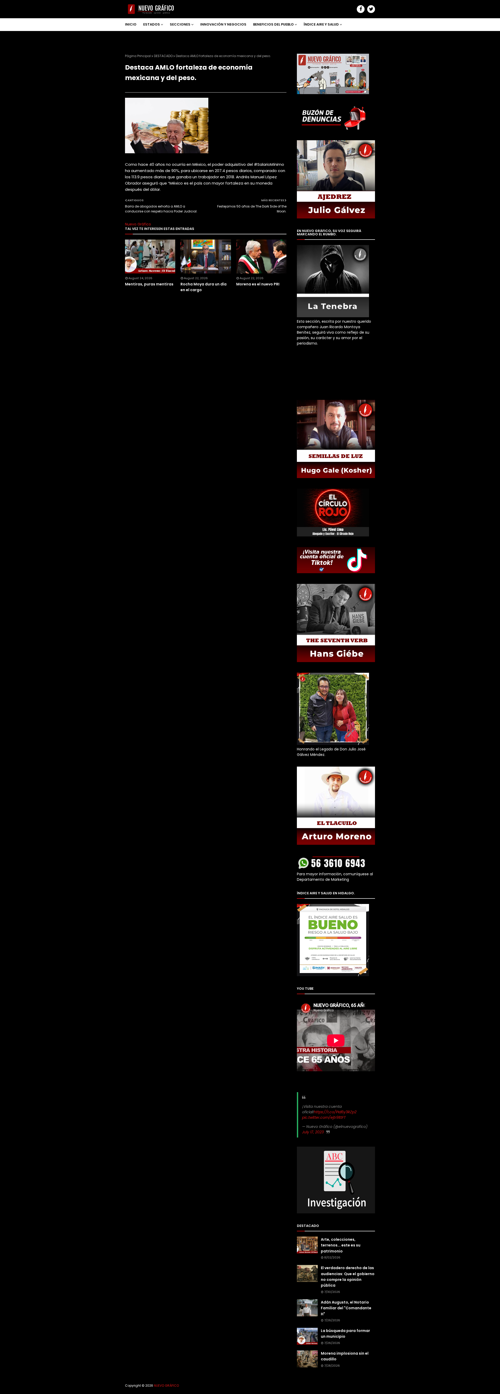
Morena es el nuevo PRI (257, 284)
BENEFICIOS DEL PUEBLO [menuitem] (273, 24)
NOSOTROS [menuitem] (138, 36)
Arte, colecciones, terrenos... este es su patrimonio (340, 1245)
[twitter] (371, 9)
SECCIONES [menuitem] (180, 24)
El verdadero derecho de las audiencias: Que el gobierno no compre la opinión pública (347, 1276)
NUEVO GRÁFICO (166, 1385)
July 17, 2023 (313, 1132)
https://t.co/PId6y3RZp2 (335, 1112)
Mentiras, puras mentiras (149, 284)
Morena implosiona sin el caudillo (344, 1356)
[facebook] (361, 9)
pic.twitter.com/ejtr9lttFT (324, 1117)
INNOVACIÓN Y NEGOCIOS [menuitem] (223, 24)
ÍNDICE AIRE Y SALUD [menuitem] (321, 24)
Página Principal (138, 56)
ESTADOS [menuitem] (151, 24)
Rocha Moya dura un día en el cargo (203, 287)
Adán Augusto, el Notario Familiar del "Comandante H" (346, 1308)
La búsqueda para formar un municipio (345, 1333)
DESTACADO (163, 56)
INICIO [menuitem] (130, 24)
